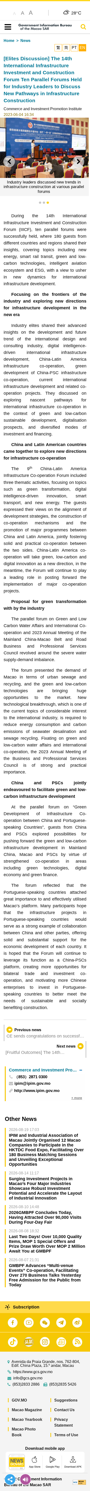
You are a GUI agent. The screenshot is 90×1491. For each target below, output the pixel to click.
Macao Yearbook (27, 1419)
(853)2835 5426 (62, 1384)
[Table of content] (7, 27)
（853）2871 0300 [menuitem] (30, 1077)
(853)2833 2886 (26, 1384)
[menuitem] (45, 1070)
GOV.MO (19, 1400)
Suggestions (66, 1400)
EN (82, 48)
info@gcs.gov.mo (27, 1378)
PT (74, 48)
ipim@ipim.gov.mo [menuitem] (32, 1084)
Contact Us (64, 1410)
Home (9, 41)
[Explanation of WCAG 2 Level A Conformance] (79, 1482)
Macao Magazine (27, 1410)
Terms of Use (66, 1435)
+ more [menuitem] (76, 1098)
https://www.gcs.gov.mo (33, 1372)
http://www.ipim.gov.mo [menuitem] (37, 1090)
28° (76, 12)
